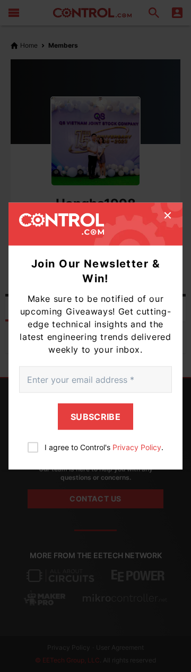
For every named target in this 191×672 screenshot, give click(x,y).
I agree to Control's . (104, 447)
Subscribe (95, 416)
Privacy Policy (136, 447)
